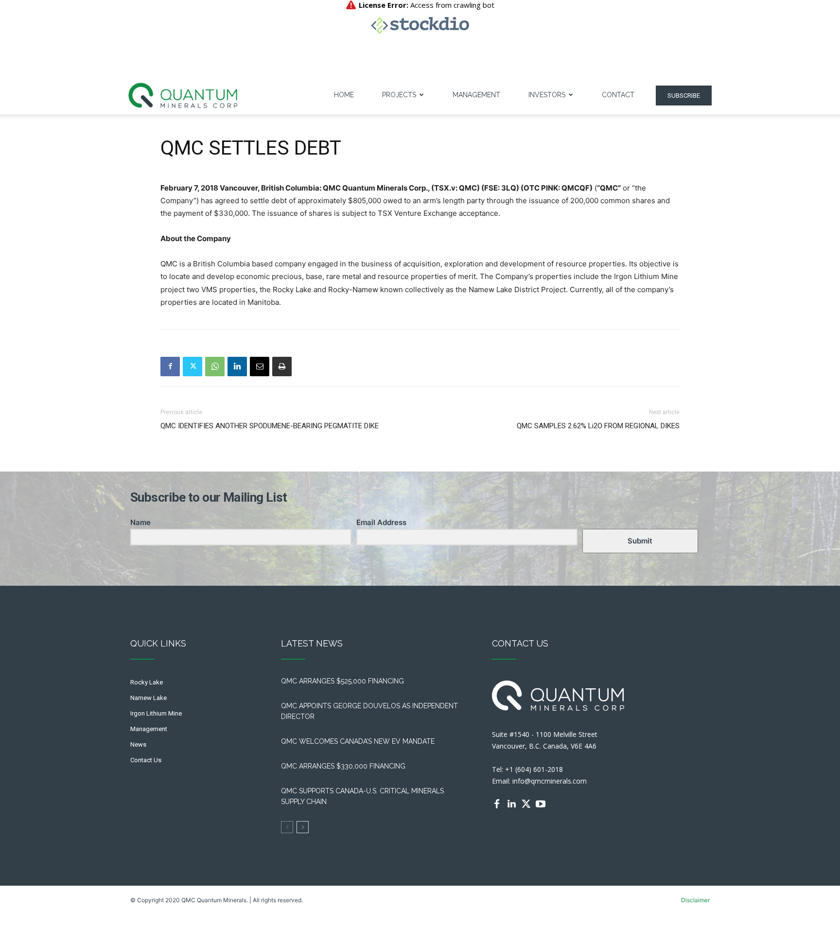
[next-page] (303, 827)
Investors (546, 95)
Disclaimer (695, 900)
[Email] (259, 366)
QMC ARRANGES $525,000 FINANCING (344, 681)
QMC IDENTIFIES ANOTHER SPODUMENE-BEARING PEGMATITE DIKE (269, 425)
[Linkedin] (237, 366)
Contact (618, 95)
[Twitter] (192, 366)
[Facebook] (170, 366)
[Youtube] (540, 804)
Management (476, 95)
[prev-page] (287, 827)
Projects (399, 95)
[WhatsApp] (215, 366)
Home (344, 95)
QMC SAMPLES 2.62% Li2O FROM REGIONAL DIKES (598, 425)
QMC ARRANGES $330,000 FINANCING (343, 766)
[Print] (282, 366)
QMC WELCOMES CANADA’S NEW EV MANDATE (359, 741)
